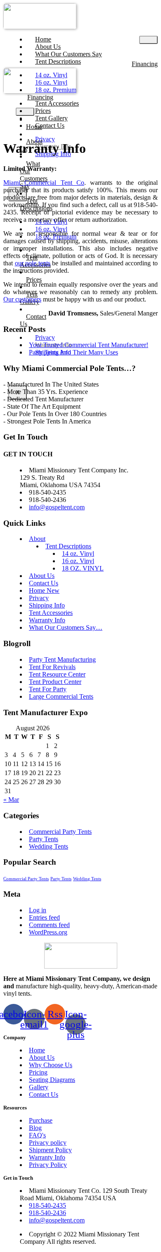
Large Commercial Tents (61, 696)
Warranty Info (47, 620)
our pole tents (32, 263)
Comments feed (49, 924)
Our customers (22, 299)
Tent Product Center (55, 681)
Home (34, 126)
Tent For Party (47, 689)
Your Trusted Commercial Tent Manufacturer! (88, 344)
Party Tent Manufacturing (62, 659)
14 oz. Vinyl (78, 553)
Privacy (39, 597)
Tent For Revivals (52, 666)
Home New (44, 590)
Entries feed (44, 917)
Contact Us (49, 125)
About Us (41, 575)
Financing (145, 63)
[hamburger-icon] (148, 40)
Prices (34, 279)
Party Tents (43, 838)
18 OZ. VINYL (83, 568)
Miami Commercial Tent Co (43, 182)
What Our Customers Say (33, 174)
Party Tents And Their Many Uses (73, 352)
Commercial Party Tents (60, 831)
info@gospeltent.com (57, 507)
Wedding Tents (48, 846)
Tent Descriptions (58, 61)
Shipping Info (47, 605)
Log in (37, 910)
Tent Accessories (51, 612)
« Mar (11, 799)
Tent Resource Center (57, 674)
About (37, 538)
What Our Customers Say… (65, 627)
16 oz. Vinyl (78, 560)
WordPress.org (48, 932)
